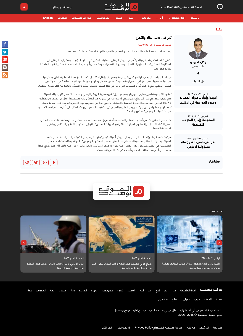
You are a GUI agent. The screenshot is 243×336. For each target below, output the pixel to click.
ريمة (52, 290)
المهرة (94, 290)
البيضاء (131, 290)
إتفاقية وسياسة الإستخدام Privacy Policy (159, 327)
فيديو (118, 18)
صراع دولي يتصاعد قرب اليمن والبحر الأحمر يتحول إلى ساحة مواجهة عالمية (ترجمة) (122, 265)
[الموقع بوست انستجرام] (5, 67)
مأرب (197, 299)
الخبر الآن (107, 327)
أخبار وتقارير (178, 18)
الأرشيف (204, 327)
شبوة (120, 290)
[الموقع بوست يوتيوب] (5, 59)
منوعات (146, 18)
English (48, 18)
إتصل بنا (218, 327)
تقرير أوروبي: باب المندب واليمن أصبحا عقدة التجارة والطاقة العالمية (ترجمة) (55, 265)
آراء (161, 18)
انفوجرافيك (103, 18)
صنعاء (62, 290)
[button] (219, 242)
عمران (186, 299)
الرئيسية (195, 18)
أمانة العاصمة (188, 290)
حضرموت (107, 290)
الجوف (208, 299)
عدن (174, 290)
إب (149, 290)
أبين (142, 290)
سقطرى (163, 299)
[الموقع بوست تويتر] (5, 52)
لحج (158, 290)
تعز (165, 290)
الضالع (175, 299)
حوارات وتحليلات (81, 18)
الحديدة (83, 290)
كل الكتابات (198, 81)
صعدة (219, 299)
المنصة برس (124, 327)
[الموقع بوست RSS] (5, 75)
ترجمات (62, 18)
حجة (30, 290)
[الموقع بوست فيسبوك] (5, 44)
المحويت (41, 290)
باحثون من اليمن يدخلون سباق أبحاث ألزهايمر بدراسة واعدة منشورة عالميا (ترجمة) (191, 265)
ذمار (72, 290)
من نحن (191, 327)
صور (130, 18)
